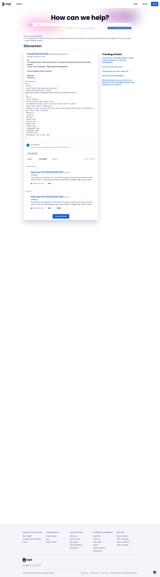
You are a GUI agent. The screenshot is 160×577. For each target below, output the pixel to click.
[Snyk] (6, 3)
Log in (154, 4)
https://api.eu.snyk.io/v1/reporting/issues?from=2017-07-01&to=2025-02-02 (50, 93)
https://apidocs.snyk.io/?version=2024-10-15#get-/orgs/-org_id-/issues (68, 180)
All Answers (28, 191)
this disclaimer (91, 28)
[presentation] (28, 145)
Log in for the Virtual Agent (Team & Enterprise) (119, 28)
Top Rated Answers (31, 166)
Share (55, 159)
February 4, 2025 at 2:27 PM (36, 57)
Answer (44, 159)
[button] (154, 572)
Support (19, 4)
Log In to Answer (61, 216)
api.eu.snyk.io (35, 145)
